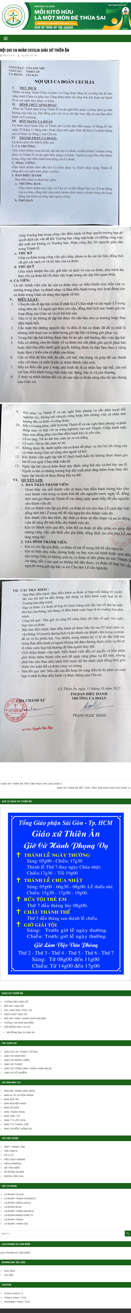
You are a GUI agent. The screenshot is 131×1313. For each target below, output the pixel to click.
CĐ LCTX (8, 1155)
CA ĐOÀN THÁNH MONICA (19, 1211)
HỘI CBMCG (11, 1151)
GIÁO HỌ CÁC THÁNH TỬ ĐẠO (21, 1051)
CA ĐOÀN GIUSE (13, 1207)
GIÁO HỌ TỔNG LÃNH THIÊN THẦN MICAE (28, 1068)
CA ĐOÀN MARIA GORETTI (18, 1215)
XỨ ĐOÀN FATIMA (14, 1171)
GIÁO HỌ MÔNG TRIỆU (17, 1060)
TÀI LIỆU (9, 1275)
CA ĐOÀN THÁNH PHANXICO (20, 1198)
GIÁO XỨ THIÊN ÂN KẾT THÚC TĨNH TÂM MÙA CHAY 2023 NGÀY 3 (93, 787)
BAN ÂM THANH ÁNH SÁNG (19, 1090)
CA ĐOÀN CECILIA (14, 1194)
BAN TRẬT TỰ (12, 1116)
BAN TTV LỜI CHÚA (15, 1120)
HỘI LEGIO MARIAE (14, 1159)
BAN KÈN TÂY (11, 1099)
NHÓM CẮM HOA (13, 1176)
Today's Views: (12, 1297)
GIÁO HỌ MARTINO (15, 1055)
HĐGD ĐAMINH (12, 1163)
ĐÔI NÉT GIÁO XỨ (14, 1006)
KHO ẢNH (9, 1270)
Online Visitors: (13, 1293)
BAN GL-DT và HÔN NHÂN (18, 1095)
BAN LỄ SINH (11, 1107)
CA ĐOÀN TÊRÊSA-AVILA (17, 1202)
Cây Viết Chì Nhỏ (29, 55)
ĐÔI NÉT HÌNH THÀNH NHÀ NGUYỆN (25, 1018)
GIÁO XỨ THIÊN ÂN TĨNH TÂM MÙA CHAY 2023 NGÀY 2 (32, 783)
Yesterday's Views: (14, 1301)
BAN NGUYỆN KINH (15, 1103)
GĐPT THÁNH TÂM (14, 1146)
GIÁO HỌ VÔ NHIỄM (15, 1072)
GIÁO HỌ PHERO (13, 1064)
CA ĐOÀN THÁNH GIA (16, 1223)
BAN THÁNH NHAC (14, 1111)
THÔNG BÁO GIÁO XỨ (16, 1001)
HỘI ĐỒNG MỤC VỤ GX (17, 1026)
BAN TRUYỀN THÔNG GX (18, 1128)
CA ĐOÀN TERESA (13, 1219)
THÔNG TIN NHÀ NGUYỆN (19, 1022)
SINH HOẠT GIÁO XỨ (15, 1014)
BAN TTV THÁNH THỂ (16, 1124)
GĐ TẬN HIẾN (12, 1167)
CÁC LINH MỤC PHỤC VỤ (18, 1010)
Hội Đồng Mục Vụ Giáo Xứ (21, 1032)
